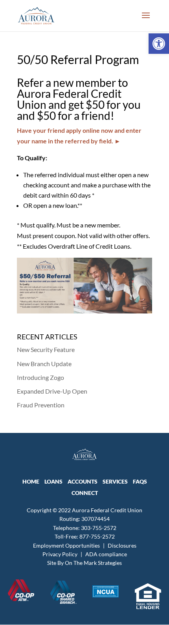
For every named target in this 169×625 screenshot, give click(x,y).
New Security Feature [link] (46, 349)
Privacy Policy (59, 554)
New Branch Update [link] (44, 363)
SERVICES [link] (115, 481)
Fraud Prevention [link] (40, 405)
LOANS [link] (53, 481)
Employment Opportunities (66, 545)
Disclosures (122, 545)
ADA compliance (106, 554)
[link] (159, 43)
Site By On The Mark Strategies (84, 562)
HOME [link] (30, 481)
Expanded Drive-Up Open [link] (52, 391)
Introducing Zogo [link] (40, 377)
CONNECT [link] (85, 492)
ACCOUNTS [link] (82, 481)
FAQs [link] (140, 481)
